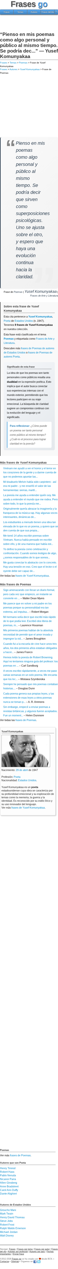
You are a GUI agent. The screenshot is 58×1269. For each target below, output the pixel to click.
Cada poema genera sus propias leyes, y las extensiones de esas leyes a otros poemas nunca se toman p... (28, 697)
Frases (7, 12)
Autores (34, 12)
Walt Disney (7, 1235)
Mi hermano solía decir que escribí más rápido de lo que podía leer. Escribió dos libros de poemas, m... (29, 621)
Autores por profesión (18, 1251)
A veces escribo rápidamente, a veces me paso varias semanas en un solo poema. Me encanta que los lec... (30, 675)
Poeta (7, 320)
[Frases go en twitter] (38, 1261)
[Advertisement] (29, 23)
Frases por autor (42, 1249)
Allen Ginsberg (8, 1182)
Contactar (4, 1261)
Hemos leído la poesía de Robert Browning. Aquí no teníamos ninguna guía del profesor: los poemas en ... (30, 661)
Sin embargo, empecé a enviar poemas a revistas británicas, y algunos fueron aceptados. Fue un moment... (30, 711)
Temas (20, 12)
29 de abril (22, 770)
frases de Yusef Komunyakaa (32, 575)
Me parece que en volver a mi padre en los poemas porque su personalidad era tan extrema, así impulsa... (27, 607)
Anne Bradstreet (9, 1186)
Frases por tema (25, 1249)
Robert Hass (7, 1171)
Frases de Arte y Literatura (44, 295)
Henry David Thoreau (12, 1217)
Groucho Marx (8, 1210)
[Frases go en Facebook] (35, 1261)
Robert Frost (7, 1224)
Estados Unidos (24, 320)
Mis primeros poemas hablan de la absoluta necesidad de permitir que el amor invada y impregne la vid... (28, 634)
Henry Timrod (7, 1168)
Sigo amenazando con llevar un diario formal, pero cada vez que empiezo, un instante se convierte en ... (29, 594)
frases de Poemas (25, 720)
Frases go (16, 1259)
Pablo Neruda (8, 1175)
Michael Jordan (9, 1232)
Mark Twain (6, 1213)
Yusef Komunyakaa (30, 69)
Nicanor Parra (8, 1179)
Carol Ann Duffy (9, 1190)
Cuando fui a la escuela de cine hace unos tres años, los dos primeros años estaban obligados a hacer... (30, 648)
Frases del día (48, 12)
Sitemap (15, 1261)
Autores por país (37, 1251)
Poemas (23, 62)
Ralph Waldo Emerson (13, 1228)
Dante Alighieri (8, 1193)
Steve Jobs (6, 1221)
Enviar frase (18, 1254)
